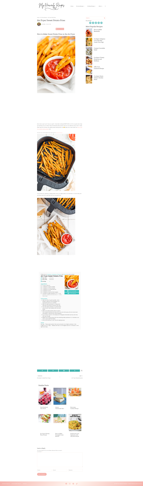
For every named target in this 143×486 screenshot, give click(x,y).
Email (54, 470)
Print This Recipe (72, 291)
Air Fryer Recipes (43, 17)
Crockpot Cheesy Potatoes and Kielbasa (99, 59)
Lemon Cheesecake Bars (59, 408)
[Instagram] (69, 483)
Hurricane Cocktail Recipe (74, 408)
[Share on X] (75, 370)
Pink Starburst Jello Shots (44, 408)
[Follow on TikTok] (96, 23)
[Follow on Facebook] (93, 23)
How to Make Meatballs (98, 30)
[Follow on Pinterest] (90, 23)
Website (70, 470)
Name (39, 470)
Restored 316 (139, 483)
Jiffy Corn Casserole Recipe (99, 67)
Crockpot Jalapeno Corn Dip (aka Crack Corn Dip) (99, 40)
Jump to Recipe (60, 28)
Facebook (49, 274)
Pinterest (59, 274)
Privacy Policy (6, 483)
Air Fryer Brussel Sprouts (77, 377)
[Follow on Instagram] (99, 23)
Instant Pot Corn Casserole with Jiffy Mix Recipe (74, 435)
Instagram (54, 274)
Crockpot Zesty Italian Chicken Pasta (98, 77)
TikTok (64, 274)
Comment (39, 451)
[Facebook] (66, 483)
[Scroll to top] (140, 482)
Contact (25, 483)
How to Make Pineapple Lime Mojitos (59, 435)
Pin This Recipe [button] (72, 293)
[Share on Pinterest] (53, 370)
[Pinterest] (73, 483)
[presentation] (44, 396)
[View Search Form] (105, 6)
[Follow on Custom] (101, 23)
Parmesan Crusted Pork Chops (43, 377)
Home (72, 6)
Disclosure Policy (59, 132)
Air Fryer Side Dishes (52, 17)
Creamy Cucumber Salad (99, 49)
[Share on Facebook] (42, 370)
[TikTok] (76, 483)
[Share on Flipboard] (64, 370)
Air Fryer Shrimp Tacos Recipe (44, 434)
